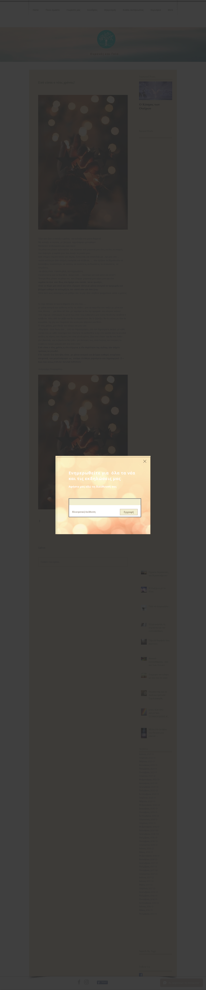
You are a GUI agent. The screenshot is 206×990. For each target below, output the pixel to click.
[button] (144, 461)
